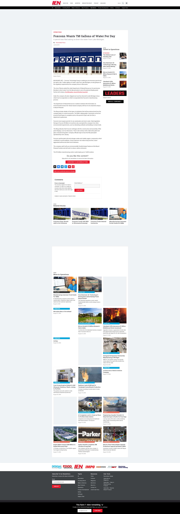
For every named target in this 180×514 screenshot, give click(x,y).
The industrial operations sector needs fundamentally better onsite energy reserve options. (89, 302)
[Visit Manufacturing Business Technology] (123, 466)
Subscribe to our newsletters (77, 162)
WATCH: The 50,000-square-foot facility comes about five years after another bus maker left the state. (113, 361)
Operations (57, 32)
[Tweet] (65, 166)
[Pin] (69, 166)
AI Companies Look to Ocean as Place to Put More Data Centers (89, 416)
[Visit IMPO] (90, 466)
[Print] (54, 166)
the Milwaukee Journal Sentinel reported (76, 92)
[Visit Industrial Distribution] (101, 467)
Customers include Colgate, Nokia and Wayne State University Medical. (114, 449)
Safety (56, 219)
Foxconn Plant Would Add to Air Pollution (60, 222)
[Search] (123, 3)
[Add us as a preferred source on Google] (73, 166)
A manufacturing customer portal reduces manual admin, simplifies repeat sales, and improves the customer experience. (64, 300)
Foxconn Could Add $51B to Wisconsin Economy (80, 222)
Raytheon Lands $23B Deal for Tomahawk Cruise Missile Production (89, 386)
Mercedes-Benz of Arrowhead (62, 311)
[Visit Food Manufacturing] (68, 466)
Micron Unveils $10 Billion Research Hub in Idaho (110, 73)
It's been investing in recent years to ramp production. (89, 389)
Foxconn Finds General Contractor (98, 222)
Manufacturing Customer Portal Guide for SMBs (117, 222)
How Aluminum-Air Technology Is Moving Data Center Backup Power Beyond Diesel (109, 64)
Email (53, 479)
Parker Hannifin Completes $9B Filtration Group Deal (87, 445)
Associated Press (60, 42)
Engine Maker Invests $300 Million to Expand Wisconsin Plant (64, 445)
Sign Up (56, 486)
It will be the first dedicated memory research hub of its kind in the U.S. (90, 330)
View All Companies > (115, 101)
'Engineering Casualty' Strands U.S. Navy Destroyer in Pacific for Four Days (114, 416)
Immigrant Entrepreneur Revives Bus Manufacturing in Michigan (114, 356)
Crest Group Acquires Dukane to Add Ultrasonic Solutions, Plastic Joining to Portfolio (64, 387)
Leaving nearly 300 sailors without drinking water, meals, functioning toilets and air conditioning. (114, 420)
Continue (97, 510)
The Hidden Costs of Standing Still (109, 55)
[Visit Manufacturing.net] (112, 467)
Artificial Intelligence (84, 323)
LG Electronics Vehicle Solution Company (112, 371)
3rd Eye (55, 341)
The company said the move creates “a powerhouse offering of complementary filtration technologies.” (88, 450)
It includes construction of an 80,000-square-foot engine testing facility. (64, 449)
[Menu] (126, 3)
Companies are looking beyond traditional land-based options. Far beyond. (88, 419)
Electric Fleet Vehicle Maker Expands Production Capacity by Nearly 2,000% (114, 445)
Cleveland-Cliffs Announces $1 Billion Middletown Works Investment (109, 83)
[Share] (58, 166)
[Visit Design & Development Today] (57, 466)
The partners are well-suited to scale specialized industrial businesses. (62, 391)
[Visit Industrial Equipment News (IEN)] (78, 466)
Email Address (78, 183)
